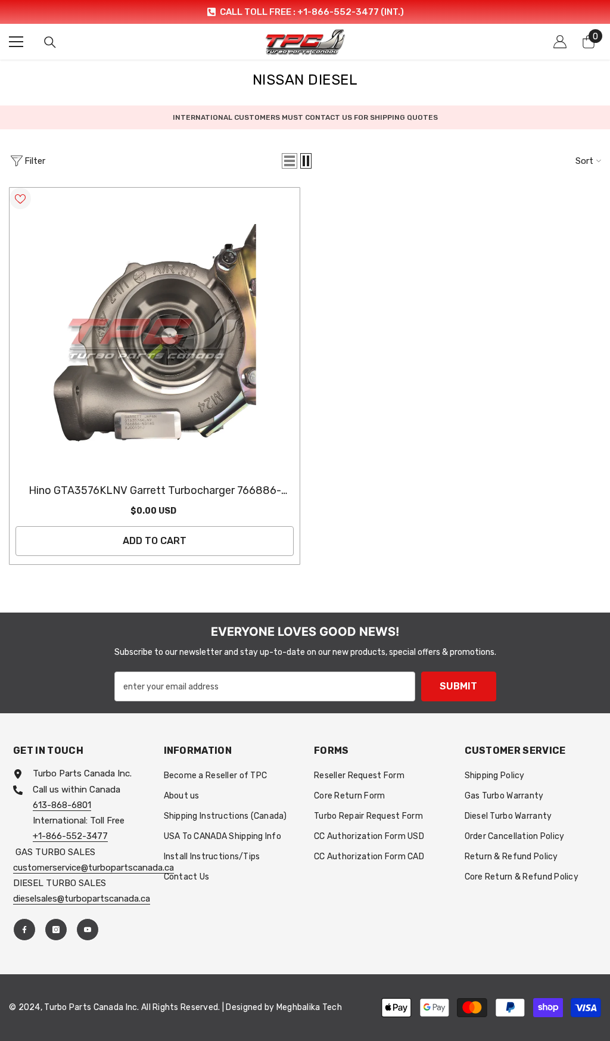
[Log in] (560, 41)
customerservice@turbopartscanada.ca (93, 867)
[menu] (16, 42)
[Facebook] (24, 929)
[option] (305, 12)
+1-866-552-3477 (70, 836)
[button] (289, 161)
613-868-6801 (62, 805)
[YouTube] (87, 929)
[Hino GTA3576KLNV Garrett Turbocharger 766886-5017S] (155, 333)
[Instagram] (56, 929)
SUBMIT (458, 686)
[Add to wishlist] (20, 198)
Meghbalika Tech (309, 1007)
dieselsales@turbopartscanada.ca (81, 898)
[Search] (50, 42)
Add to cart (154, 540)
